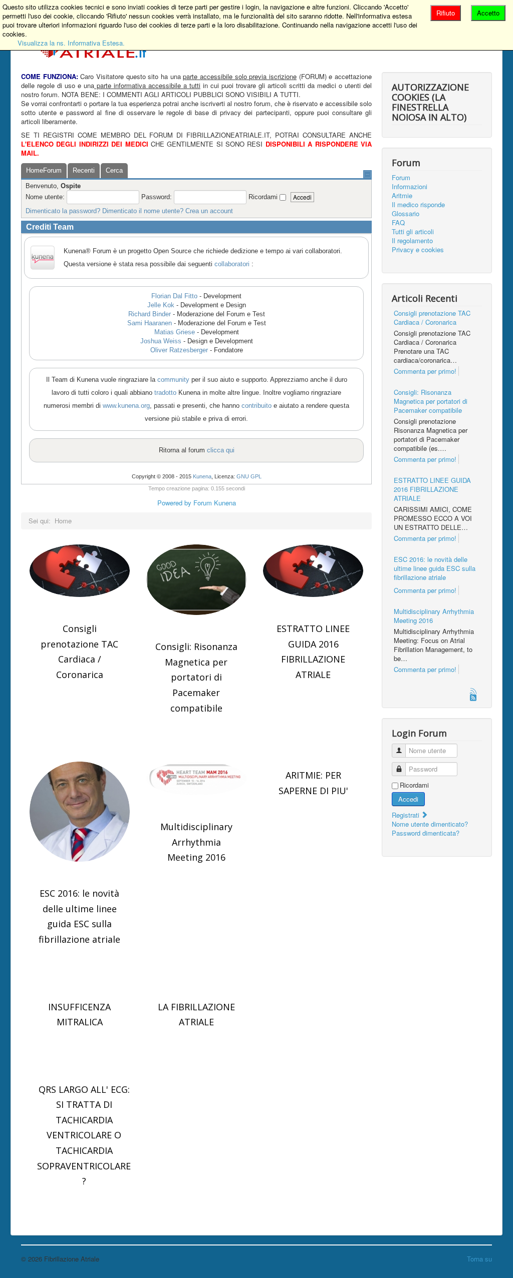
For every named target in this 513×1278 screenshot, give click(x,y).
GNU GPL (249, 476)
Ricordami (414, 785)
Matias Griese (174, 332)
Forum (401, 177)
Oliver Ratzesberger (179, 350)
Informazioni (409, 186)
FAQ (398, 222)
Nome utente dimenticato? (430, 824)
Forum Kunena (214, 502)
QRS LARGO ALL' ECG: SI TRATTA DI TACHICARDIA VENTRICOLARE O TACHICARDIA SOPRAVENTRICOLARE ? (84, 1135)
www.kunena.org (126, 405)
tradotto (165, 392)
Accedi (408, 799)
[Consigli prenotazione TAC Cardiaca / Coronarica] (80, 570)
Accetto (488, 13)
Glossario (405, 213)
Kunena (202, 476)
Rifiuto (445, 13)
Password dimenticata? (425, 833)
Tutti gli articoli (413, 231)
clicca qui (220, 450)
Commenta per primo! (425, 371)
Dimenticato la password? (63, 211)
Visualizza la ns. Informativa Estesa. (71, 43)
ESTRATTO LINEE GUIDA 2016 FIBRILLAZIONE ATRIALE (432, 489)
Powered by (174, 502)
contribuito (256, 405)
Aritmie (402, 195)
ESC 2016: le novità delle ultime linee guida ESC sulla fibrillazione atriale (434, 568)
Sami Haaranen (149, 323)
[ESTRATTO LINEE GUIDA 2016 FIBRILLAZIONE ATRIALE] (313, 570)
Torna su (479, 1258)
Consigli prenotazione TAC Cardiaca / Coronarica (432, 317)
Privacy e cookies (418, 249)
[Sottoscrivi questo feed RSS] (474, 692)
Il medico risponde (418, 204)
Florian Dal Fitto (174, 296)
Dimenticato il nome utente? (142, 211)
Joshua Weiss (160, 341)
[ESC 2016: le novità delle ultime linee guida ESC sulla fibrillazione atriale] (80, 812)
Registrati (406, 815)
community (173, 379)
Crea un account (209, 211)
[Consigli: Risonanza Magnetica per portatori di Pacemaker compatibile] (196, 579)
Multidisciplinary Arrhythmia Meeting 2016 (196, 842)
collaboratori (231, 264)
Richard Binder (149, 314)
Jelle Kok (160, 305)
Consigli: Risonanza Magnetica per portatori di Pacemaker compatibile (196, 677)
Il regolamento (412, 240)
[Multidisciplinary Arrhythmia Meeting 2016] (196, 778)
